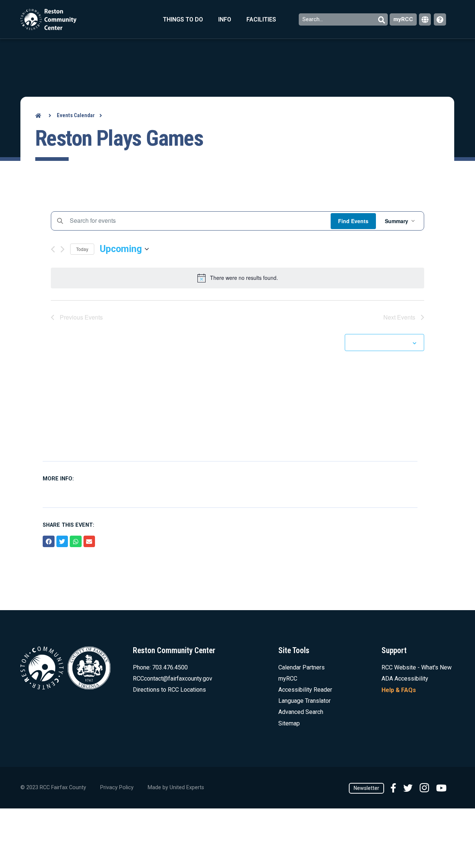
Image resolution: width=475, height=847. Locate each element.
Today (82, 249)
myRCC (403, 19)
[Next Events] (62, 249)
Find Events (353, 221)
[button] (49, 541)
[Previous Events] (53, 249)
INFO (224, 19)
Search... (313, 19)
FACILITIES (261, 19)
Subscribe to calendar (380, 342)
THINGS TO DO (183, 19)
